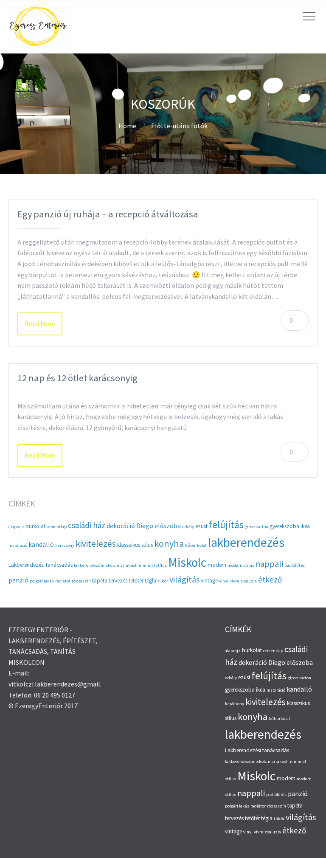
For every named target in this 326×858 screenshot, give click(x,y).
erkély (188, 526)
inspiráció (17, 545)
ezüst (201, 526)
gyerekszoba (284, 526)
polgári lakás (42, 581)
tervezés (118, 580)
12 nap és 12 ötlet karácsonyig (77, 378)
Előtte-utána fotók (179, 125)
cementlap (57, 526)
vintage (209, 580)
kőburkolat (196, 545)
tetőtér (136, 580)
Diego (144, 526)
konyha (169, 543)
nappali (269, 563)
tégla (150, 580)
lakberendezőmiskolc (94, 565)
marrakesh (127, 565)
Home (127, 125)
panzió (18, 580)
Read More (40, 323)
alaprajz (16, 526)
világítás (184, 579)
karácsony (64, 545)
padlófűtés (294, 565)
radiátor (62, 581)
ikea (305, 526)
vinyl (223, 581)
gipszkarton (256, 526)
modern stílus (241, 565)
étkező (270, 579)
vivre (234, 581)
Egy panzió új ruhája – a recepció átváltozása (107, 214)
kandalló (41, 544)
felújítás (226, 524)
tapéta (99, 580)
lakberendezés (246, 542)
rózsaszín (81, 581)
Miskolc (187, 562)
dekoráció (121, 526)
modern (217, 564)
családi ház (86, 525)
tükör (162, 581)
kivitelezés (96, 543)
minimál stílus (153, 565)
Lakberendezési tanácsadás (40, 564)
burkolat (35, 526)
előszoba (168, 526)
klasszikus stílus (135, 545)
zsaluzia (248, 581)
